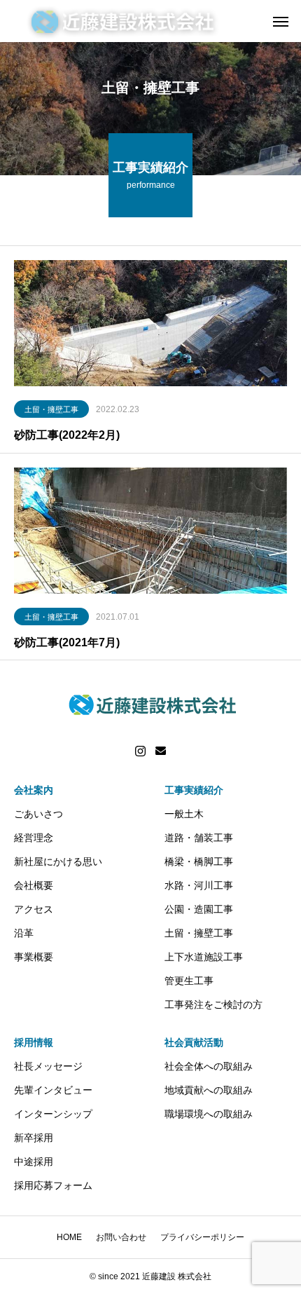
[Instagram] (140, 751)
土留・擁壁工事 (51, 409)
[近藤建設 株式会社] (122, 21)
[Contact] (160, 751)
